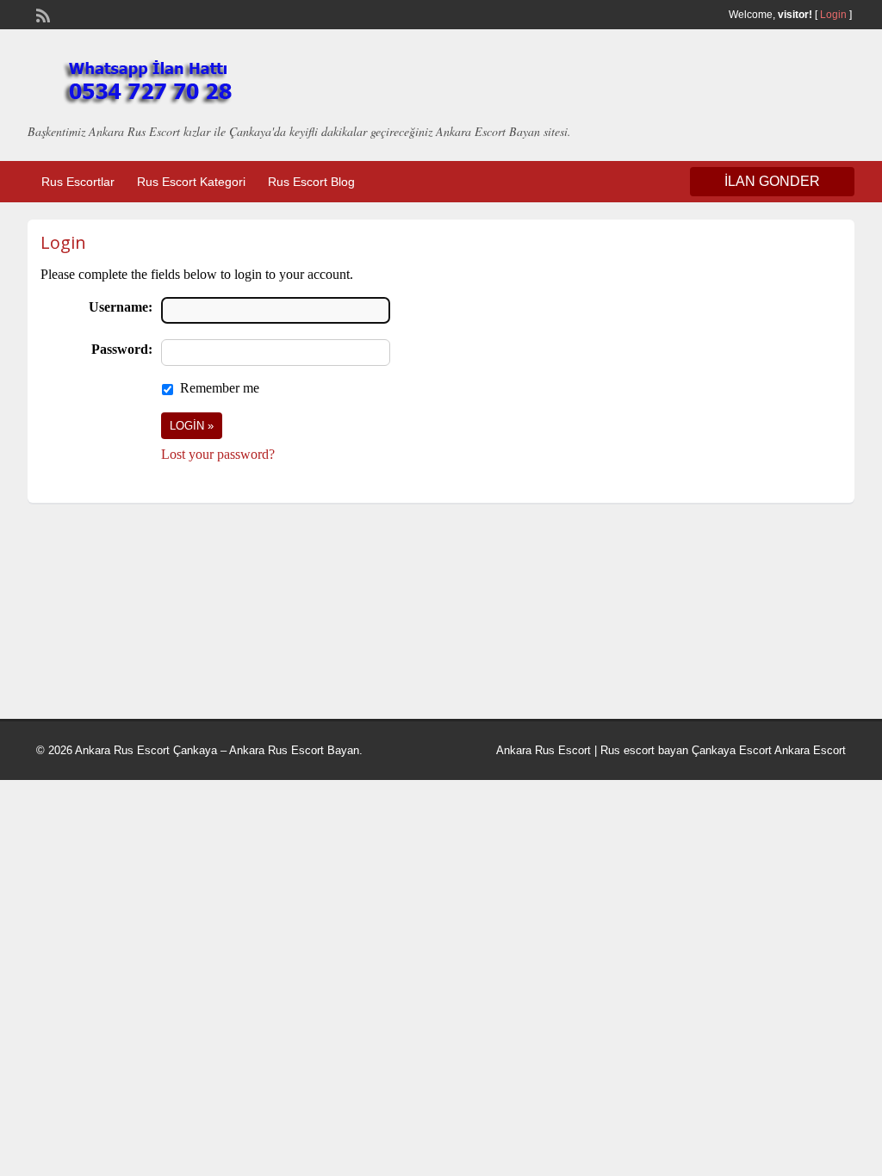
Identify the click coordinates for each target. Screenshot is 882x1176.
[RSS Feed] (41, 14)
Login (833, 15)
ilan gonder (772, 181)
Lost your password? (218, 454)
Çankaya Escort (732, 750)
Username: (120, 307)
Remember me (219, 388)
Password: (121, 349)
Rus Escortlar (78, 182)
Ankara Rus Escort (543, 750)
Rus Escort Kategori (191, 182)
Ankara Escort (810, 750)
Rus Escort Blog (311, 182)
